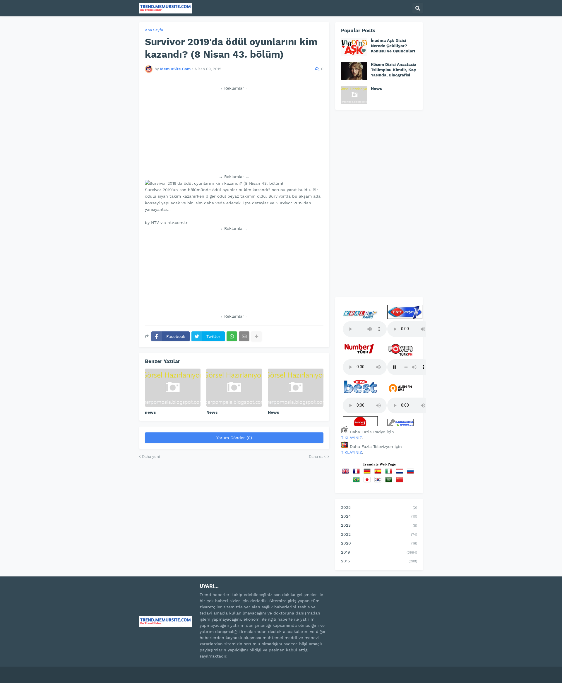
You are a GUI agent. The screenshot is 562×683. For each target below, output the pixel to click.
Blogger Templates (202, 671)
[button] (417, 8)
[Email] (244, 336)
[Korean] (379, 481)
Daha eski (317, 456)
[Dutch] (400, 473)
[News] (234, 388)
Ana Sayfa (154, 30)
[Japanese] (368, 481)
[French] (357, 473)
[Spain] (379, 473)
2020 (379, 543)
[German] (368, 473)
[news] (173, 388)
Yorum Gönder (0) (234, 437)
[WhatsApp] (232, 336)
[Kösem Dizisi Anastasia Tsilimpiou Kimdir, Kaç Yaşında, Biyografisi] (354, 71)
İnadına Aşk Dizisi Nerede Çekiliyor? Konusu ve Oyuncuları (393, 45)
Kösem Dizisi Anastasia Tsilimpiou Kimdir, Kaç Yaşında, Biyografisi (393, 69)
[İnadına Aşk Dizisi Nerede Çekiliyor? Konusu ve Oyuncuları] (354, 47)
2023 (379, 525)
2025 (379, 507)
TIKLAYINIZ (351, 437)
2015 (379, 561)
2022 (379, 534)
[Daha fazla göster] (256, 336)
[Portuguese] (357, 481)
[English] (346, 473)
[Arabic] (390, 481)
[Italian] (390, 473)
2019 (379, 552)
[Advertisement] (234, 132)
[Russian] (411, 473)
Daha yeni (151, 456)
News (211, 412)
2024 (379, 516)
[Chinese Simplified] (400, 481)
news (150, 412)
